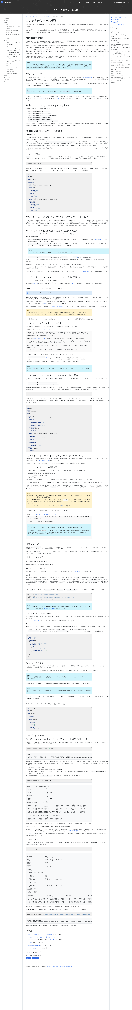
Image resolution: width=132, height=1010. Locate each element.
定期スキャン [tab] (30, 514)
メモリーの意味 (115, 42)
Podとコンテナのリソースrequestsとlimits (120, 35)
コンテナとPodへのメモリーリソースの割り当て (40, 934)
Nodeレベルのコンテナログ (59, 306)
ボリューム (50, 303)
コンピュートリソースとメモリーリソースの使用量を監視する (120, 52)
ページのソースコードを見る (119, 17)
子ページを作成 (116, 21)
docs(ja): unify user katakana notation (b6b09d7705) (59, 966)
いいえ (35, 958)
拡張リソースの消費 (116, 73)
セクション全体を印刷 (118, 25)
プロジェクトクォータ (36, 948)
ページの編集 (115, 19)
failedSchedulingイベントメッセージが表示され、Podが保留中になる (120, 78)
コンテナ (39, 24)
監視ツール (35, 283)
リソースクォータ (30, 833)
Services (59, 98)
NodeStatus (30, 831)
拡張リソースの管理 (116, 71)
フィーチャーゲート (50, 357)
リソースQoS (53, 939)
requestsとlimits (115, 31)
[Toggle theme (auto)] (128, 2)
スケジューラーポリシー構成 (33, 621)
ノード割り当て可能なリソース (74, 831)
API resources (40, 98)
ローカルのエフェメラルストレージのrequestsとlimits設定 (120, 61)
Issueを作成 (115, 22)
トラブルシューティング (117, 75)
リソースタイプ (114, 33)
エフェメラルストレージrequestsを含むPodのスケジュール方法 (120, 64)
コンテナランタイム (65, 50)
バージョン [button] (109, 2)
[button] (120, 2)
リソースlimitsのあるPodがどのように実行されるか (120, 48)
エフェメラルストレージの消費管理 (120, 67)
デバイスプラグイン (78, 571)
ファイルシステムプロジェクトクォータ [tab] (46, 514)
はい (28, 958)
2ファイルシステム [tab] (47, 329)
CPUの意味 (114, 40)
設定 (48, 17)
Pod (27, 24)
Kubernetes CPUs (87, 77)
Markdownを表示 (117, 16)
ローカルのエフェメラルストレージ (119, 55)
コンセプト (43, 17)
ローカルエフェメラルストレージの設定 (120, 57)
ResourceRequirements (34, 945)
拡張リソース (114, 69)
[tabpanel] (59, 341)
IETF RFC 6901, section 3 (50, 608)
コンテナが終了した (116, 81)
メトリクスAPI (73, 283)
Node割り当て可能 (44, 460)
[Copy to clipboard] (91, 162)
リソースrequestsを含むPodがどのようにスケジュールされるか (120, 45)
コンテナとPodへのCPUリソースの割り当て (39, 937)
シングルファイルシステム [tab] (33, 329)
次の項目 (113, 82)
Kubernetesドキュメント (32, 17)
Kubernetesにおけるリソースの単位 (120, 38)
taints (60, 501)
